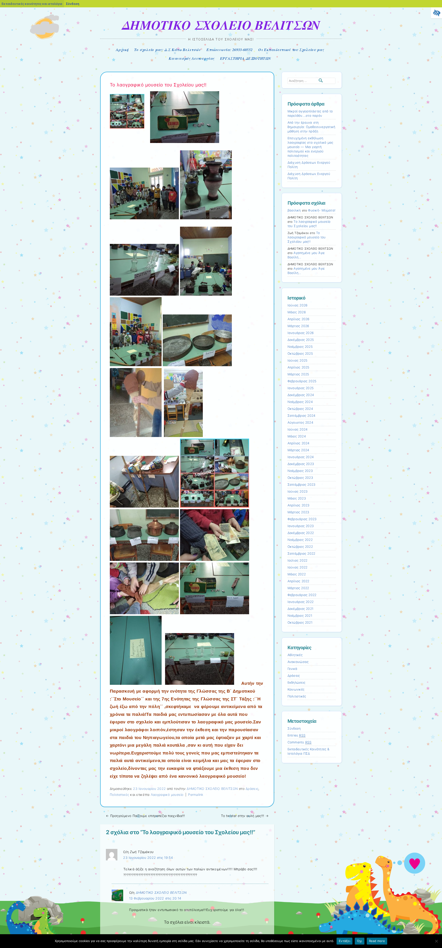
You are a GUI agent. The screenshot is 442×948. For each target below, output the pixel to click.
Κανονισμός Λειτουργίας (191, 58)
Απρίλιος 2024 (299, 443)
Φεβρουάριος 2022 (302, 595)
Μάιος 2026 (297, 312)
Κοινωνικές (296, 689)
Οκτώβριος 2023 (300, 478)
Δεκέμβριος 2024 (301, 395)
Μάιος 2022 (297, 574)
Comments (300, 742)
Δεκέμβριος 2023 (301, 464)
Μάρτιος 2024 (298, 450)
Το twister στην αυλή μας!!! (244, 816)
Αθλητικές (295, 655)
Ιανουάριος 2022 (301, 602)
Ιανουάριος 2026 (301, 333)
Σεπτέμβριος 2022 (301, 553)
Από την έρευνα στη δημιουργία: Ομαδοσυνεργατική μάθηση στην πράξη (311, 127)
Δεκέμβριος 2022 (301, 533)
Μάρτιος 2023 (298, 512)
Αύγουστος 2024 (300, 422)
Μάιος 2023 (297, 498)
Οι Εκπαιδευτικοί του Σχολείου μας (291, 49)
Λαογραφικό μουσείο (167, 795)
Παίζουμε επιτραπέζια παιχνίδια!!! (145, 816)
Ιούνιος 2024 (298, 429)
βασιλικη (294, 210)
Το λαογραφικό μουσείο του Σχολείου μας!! (307, 237)
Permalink (195, 795)
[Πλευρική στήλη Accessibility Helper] (436, 12)
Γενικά (292, 669)
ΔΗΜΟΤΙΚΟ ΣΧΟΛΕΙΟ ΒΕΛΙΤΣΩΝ (221, 25)
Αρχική (122, 49)
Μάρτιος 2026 (298, 326)
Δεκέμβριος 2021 (301, 609)
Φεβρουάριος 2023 (302, 519)
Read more (377, 941)
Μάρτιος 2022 (298, 588)
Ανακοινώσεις (298, 662)
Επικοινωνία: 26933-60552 (229, 49)
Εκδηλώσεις (296, 682)
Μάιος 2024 (297, 436)
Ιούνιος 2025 (298, 360)
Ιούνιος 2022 (298, 567)
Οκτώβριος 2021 (300, 622)
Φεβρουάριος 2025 (302, 381)
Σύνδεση (72, 4)
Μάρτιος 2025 (298, 374)
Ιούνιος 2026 (298, 305)
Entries (297, 735)
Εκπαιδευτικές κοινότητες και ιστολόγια (32, 4)
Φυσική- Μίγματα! (321, 210)
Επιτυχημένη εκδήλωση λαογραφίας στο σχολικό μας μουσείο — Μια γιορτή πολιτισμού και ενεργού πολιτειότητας (310, 146)
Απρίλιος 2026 (298, 319)
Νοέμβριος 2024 (300, 402)
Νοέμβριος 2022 (300, 540)
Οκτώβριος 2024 (300, 409)
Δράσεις (252, 789)
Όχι (359, 941)
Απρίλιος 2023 (299, 505)
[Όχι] (436, 941)
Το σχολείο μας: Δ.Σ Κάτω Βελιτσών (167, 49)
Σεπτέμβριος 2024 (302, 415)
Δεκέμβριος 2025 (301, 340)
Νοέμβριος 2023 (300, 471)
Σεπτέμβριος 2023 (302, 484)
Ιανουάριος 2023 (301, 526)
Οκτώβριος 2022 (300, 546)
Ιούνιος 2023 (298, 491)
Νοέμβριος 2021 (300, 615)
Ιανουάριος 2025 (301, 388)
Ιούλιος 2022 (298, 560)
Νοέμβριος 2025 (300, 346)
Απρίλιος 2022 (298, 581)
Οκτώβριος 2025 (300, 353)
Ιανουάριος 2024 (301, 457)
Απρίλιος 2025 (298, 367)
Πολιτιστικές (119, 795)
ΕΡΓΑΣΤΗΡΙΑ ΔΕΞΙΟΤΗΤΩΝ (245, 58)
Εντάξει (344, 941)
